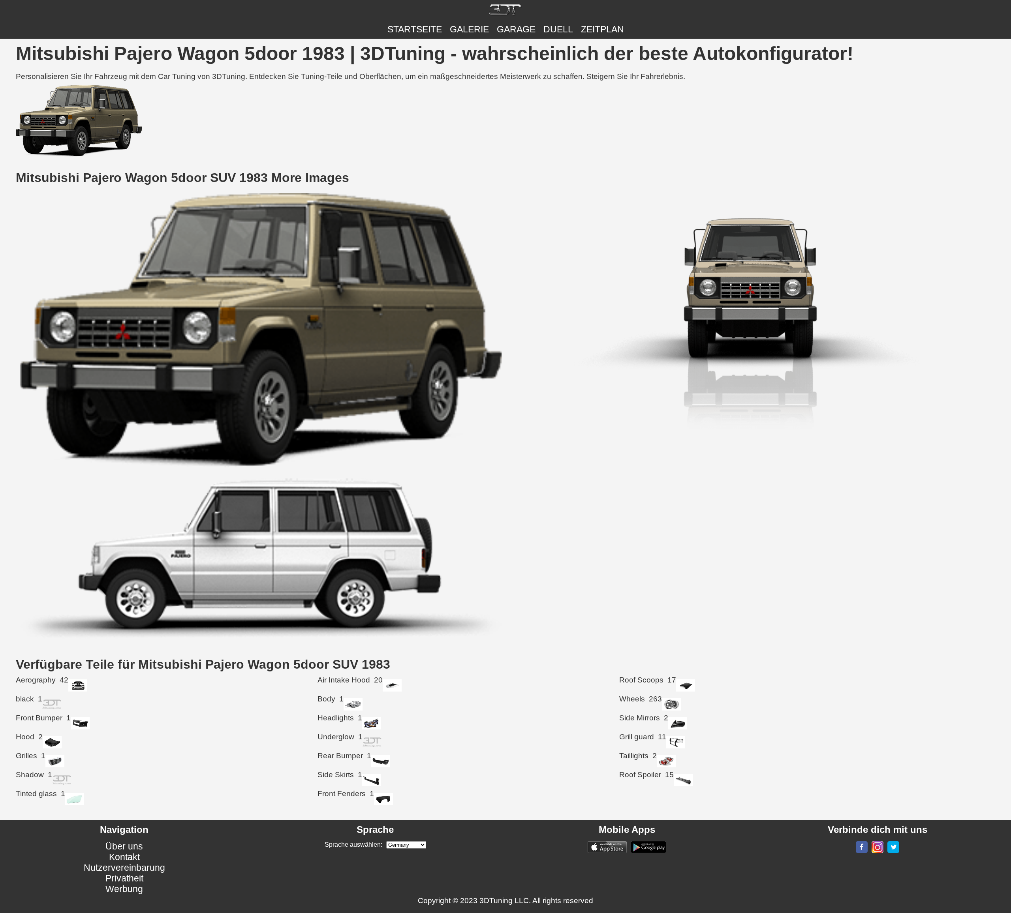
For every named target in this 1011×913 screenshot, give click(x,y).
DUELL (558, 29)
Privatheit (124, 878)
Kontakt (124, 857)
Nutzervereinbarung (124, 867)
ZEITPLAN (602, 29)
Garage (516, 29)
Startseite (414, 29)
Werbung (124, 889)
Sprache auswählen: (353, 844)
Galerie (469, 29)
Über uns (124, 846)
